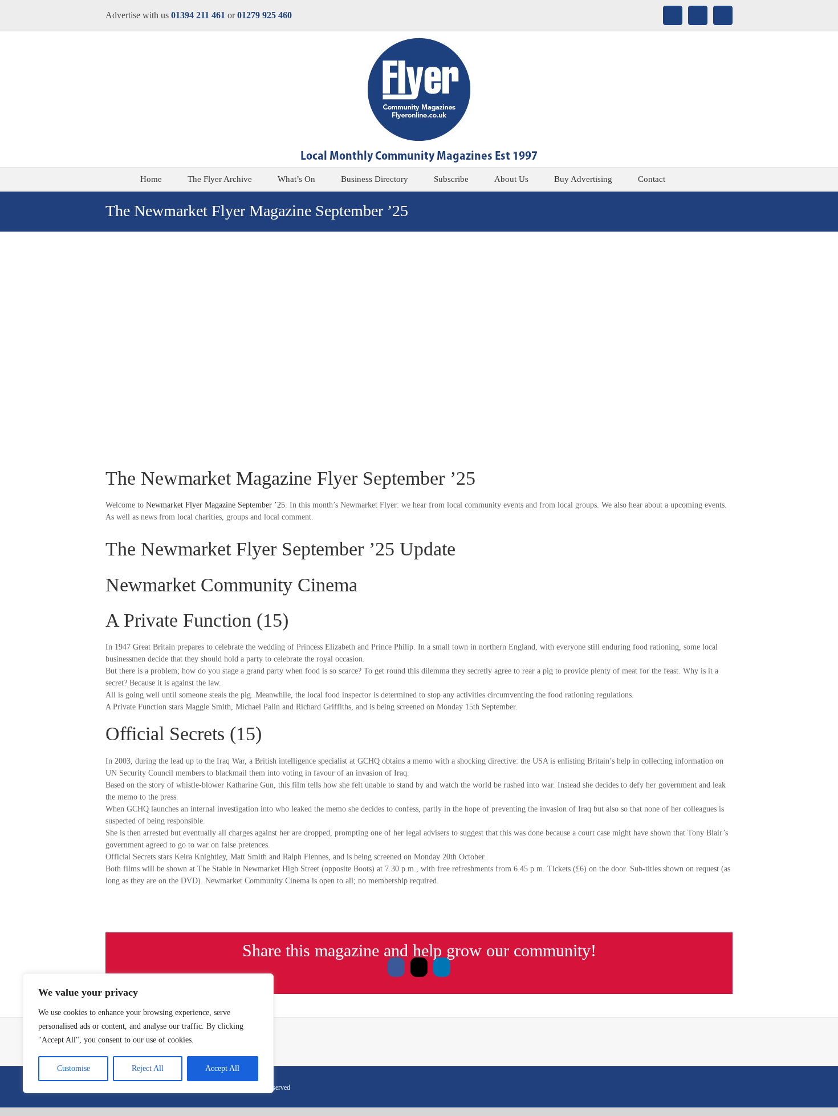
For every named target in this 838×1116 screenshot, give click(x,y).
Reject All (148, 1068)
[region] (148, 1033)
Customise (73, 1068)
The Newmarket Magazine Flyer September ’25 (290, 478)
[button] (694, 179)
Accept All (222, 1068)
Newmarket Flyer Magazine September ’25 (215, 505)
